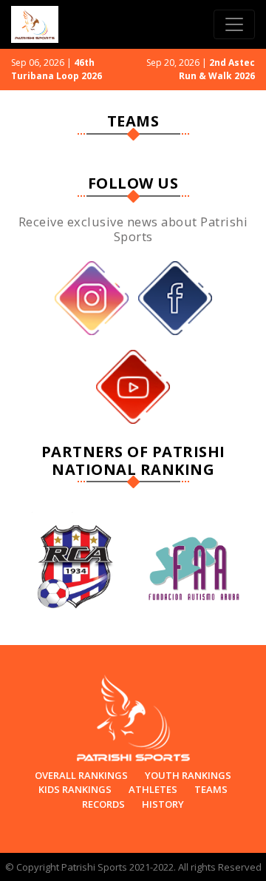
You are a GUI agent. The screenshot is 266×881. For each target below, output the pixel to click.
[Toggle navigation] (234, 24)
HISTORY (163, 804)
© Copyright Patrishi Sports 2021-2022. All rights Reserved (133, 867)
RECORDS (103, 804)
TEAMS (211, 789)
